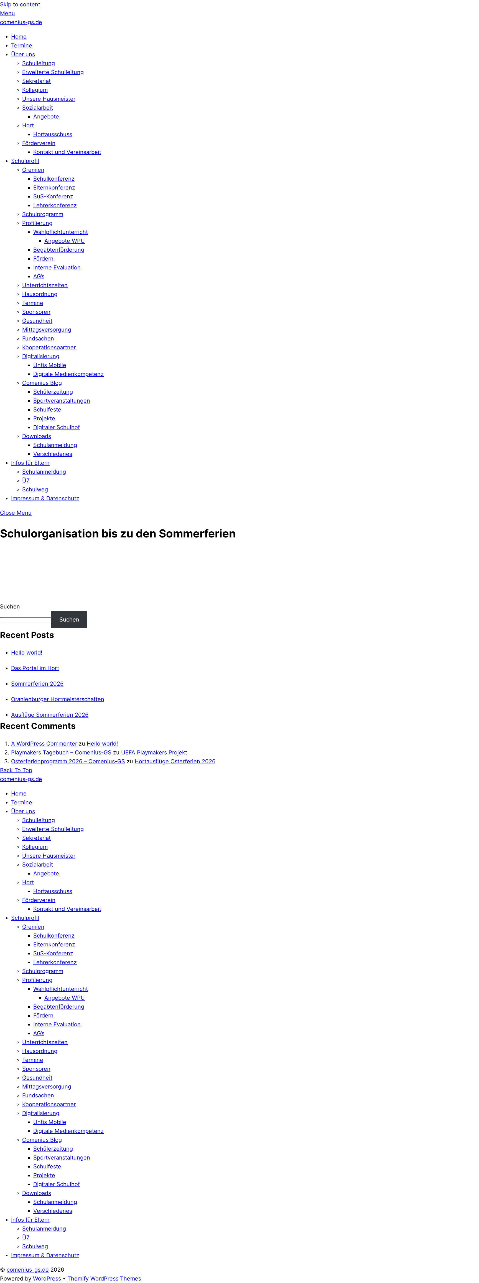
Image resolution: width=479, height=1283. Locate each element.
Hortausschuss (52, 134)
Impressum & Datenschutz (45, 498)
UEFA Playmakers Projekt (154, 752)
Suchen (10, 606)
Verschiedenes (52, 454)
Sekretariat (36, 81)
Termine (21, 45)
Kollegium (35, 90)
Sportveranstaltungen (61, 400)
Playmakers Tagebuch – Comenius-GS (61, 752)
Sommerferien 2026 (37, 683)
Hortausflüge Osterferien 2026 (175, 761)
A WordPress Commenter (44, 743)
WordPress (47, 1278)
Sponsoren (36, 312)
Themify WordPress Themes (104, 1278)
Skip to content (20, 4)
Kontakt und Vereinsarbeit (67, 152)
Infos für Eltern (30, 462)
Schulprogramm (42, 214)
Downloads (36, 436)
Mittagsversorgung (46, 329)
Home (19, 36)
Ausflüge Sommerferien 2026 (49, 714)
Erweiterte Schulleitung (53, 72)
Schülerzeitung (53, 391)
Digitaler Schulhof (56, 427)
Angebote (46, 116)
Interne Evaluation (57, 267)
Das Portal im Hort (35, 668)
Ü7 (25, 480)
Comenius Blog (42, 383)
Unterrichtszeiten (45, 285)
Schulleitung (38, 63)
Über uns (23, 54)
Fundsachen (38, 338)
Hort (28, 125)
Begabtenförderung (58, 249)
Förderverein (38, 143)
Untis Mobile (49, 365)
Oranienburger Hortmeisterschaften (57, 699)
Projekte (44, 418)
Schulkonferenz (54, 178)
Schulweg (35, 489)
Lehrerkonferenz (55, 205)
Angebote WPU (64, 241)
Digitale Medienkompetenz (68, 374)
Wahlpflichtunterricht (60, 232)
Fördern (43, 258)
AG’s (38, 276)
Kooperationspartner (49, 347)
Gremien (33, 169)
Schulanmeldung (55, 445)
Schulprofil (25, 161)
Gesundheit (37, 320)
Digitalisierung (40, 356)
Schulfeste (47, 409)
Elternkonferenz (54, 187)
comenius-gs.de (28, 1269)
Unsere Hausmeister (48, 98)
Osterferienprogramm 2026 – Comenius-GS (68, 761)
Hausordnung (39, 294)
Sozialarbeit (37, 107)
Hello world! (26, 652)
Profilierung (37, 223)
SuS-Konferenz (53, 196)
